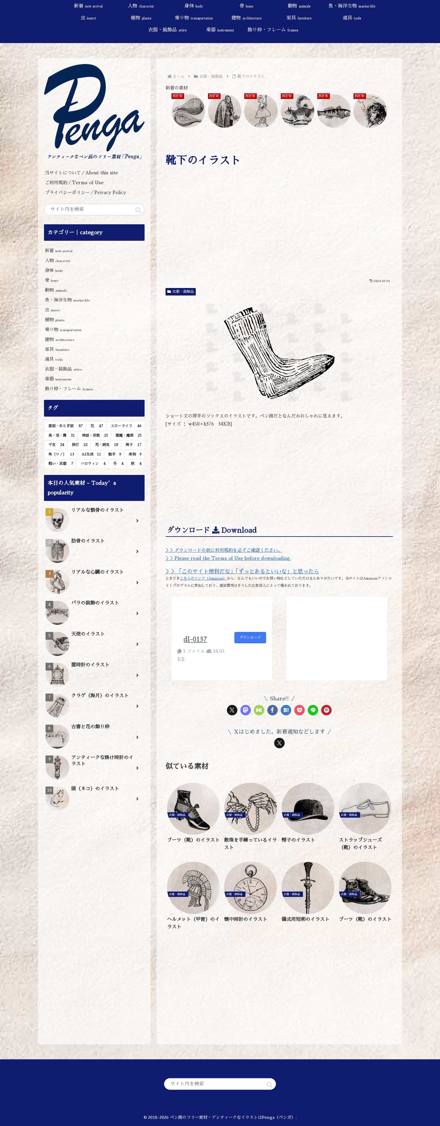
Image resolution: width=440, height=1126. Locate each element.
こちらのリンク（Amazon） (203, 578)
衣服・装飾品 (183, 291)
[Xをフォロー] (279, 743)
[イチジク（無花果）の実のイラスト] (188, 111)
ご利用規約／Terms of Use (74, 182)
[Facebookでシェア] (272, 710)
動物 (56, 290)
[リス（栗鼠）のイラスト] (297, 111)
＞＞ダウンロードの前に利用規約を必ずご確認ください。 (224, 550)
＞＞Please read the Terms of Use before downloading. (228, 558)
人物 (57, 260)
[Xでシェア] (232, 710)
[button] (138, 210)
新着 (58, 250)
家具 (57, 349)
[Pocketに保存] (299, 710)
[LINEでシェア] (313, 710)
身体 (54, 270)
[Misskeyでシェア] (259, 710)
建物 (59, 339)
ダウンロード (250, 637)
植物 (54, 319)
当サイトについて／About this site (81, 172)
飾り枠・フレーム (69, 388)
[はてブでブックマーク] (286, 710)
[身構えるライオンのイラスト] (370, 111)
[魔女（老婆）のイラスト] (225, 111)
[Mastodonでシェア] (245, 710)
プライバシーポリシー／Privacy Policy (88, 192)
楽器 (58, 379)
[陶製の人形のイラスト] (261, 111)
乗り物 (63, 329)
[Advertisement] (279, 230)
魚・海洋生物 (67, 300)
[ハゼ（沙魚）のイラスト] (334, 111)
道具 (54, 359)
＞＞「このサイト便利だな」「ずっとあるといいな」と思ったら (242, 571)
